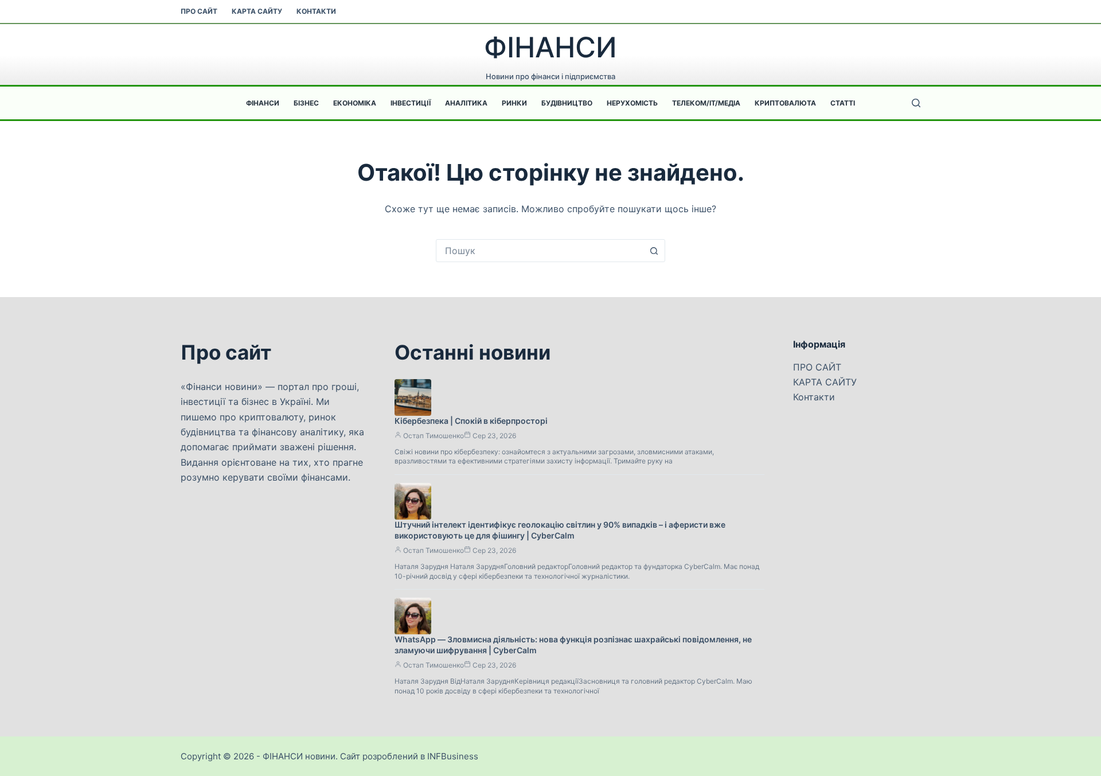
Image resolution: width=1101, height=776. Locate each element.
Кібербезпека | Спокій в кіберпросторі (471, 421)
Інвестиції (411, 103)
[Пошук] (916, 103)
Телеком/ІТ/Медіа (706, 103)
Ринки (514, 103)
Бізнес (306, 103)
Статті (842, 103)
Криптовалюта (785, 103)
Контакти (316, 11)
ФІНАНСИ (550, 47)
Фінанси (262, 103)
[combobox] (539, 250)
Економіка (354, 103)
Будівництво (566, 103)
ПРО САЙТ (199, 11)
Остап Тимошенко (433, 435)
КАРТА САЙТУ (257, 11)
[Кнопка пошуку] (654, 251)
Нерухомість (632, 103)
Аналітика (466, 103)
